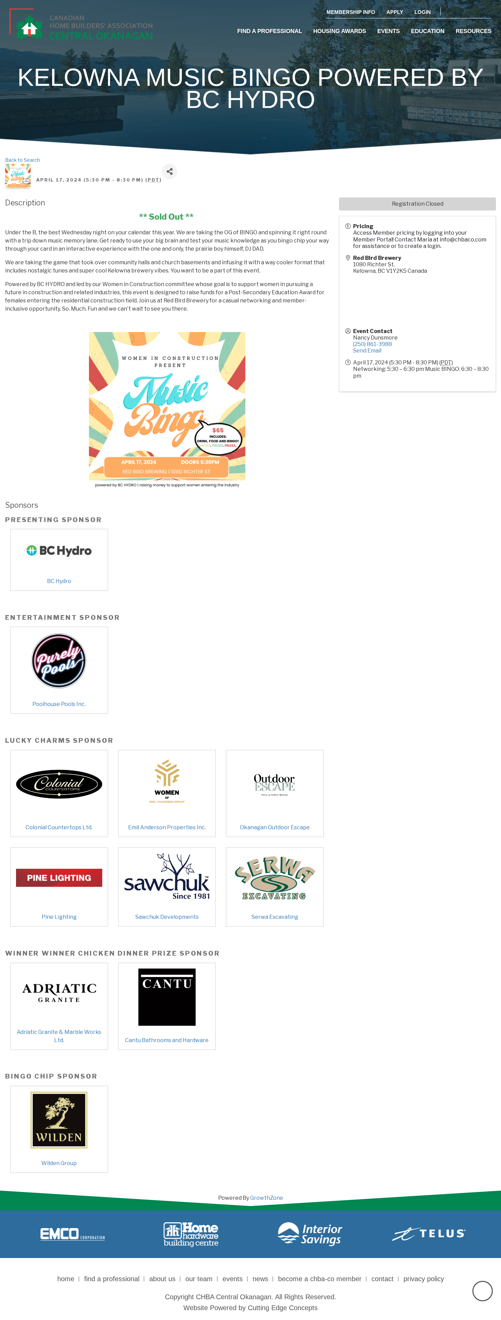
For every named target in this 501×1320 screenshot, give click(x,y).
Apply (394, 12)
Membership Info (351, 12)
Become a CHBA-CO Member (320, 1279)
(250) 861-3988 (372, 344)
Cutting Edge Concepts (283, 1307)
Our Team (199, 1279)
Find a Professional (269, 31)
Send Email (367, 350)
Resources (473, 31)
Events (388, 31)
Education (427, 31)
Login (422, 12)
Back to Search (22, 160)
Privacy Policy (424, 1279)
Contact (382, 1279)
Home (65, 1279)
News (260, 1279)
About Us (162, 1279)
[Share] (169, 171)
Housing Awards (339, 31)
